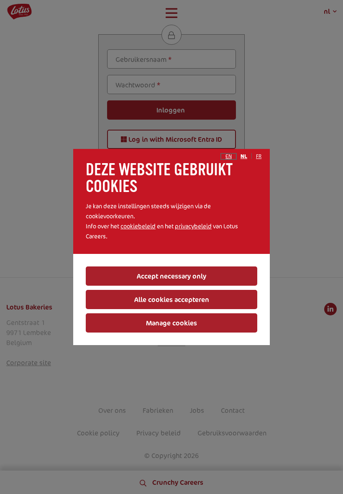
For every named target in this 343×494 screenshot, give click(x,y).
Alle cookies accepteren (171, 299)
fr (258, 156)
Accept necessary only (171, 276)
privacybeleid (193, 226)
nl (244, 156)
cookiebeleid (138, 226)
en (228, 156)
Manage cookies (171, 323)
